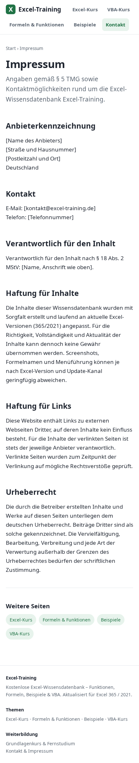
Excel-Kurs (85, 9)
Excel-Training (35, 9)
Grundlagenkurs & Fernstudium (40, 743)
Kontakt (115, 24)
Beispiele (85, 24)
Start (11, 48)
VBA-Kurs (118, 9)
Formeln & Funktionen (36, 24)
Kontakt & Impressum (29, 751)
